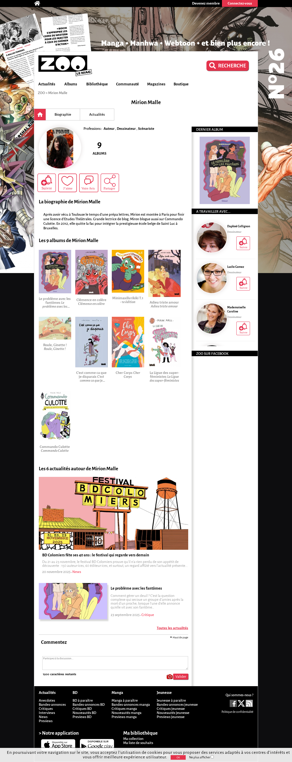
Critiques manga (124, 709)
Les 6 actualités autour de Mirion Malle (78, 468)
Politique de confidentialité (237, 711)
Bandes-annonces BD (89, 704)
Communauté (127, 84)
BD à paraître (83, 700)
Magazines (156, 84)
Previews (45, 721)
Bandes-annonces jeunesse (177, 704)
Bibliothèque (97, 84)
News (43, 717)
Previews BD (82, 717)
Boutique (181, 84)
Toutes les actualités (172, 628)
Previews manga (124, 717)
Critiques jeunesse (171, 709)
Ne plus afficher (200, 757)
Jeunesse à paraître (171, 700)
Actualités (46, 84)
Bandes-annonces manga (131, 704)
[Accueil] (39, 3)
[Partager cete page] (110, 183)
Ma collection (133, 739)
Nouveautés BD (84, 713)
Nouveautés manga (126, 713)
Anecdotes (47, 700)
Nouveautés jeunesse (173, 713)
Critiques (46, 709)
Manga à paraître (125, 700)
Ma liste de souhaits (138, 743)
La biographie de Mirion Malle (69, 202)
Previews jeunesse (171, 717)
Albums (70, 84)
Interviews (47, 713)
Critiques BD (82, 709)
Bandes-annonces (52, 704)
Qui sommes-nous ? (239, 695)
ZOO (41, 93)
